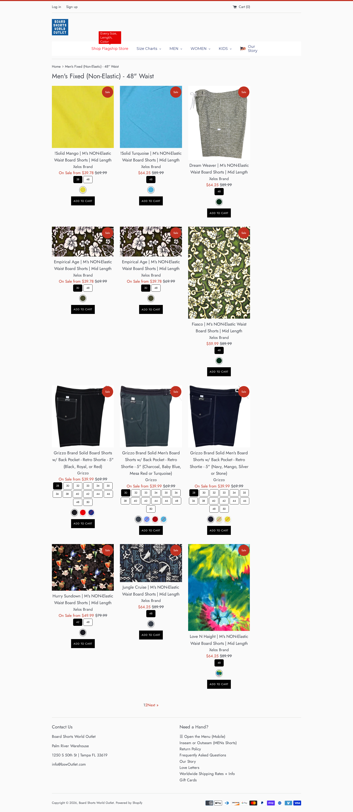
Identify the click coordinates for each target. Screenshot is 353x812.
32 (77, 485)
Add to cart (83, 201)
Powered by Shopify (129, 803)
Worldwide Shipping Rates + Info (207, 773)
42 (87, 493)
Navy (210, 519)
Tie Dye (219, 673)
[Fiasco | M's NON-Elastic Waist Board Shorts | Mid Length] (219, 273)
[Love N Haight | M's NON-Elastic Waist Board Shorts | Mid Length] (219, 587)
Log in (56, 6)
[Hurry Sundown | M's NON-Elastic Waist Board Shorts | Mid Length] (83, 567)
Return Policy (190, 749)
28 (57, 485)
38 (77, 178)
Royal (91, 512)
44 (98, 493)
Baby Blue (146, 519)
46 (108, 493)
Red (82, 512)
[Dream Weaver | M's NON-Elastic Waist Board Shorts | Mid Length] (219, 123)
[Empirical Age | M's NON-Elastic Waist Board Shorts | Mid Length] (83, 241)
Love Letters (189, 767)
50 (88, 501)
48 (87, 178)
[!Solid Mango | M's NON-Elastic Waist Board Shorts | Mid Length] (83, 117)
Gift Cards (188, 780)
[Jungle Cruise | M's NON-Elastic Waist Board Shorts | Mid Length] (151, 563)
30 (77, 287)
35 (108, 485)
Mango (227, 519)
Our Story (188, 761)
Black (74, 512)
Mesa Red (155, 519)
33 (87, 485)
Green (219, 201)
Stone (219, 519)
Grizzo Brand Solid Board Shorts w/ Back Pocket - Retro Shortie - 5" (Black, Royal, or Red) (83, 459)
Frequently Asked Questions (203, 755)
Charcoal (138, 519)
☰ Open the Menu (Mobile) (202, 736)
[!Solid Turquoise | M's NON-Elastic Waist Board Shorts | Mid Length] (151, 117)
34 (98, 485)
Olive (82, 298)
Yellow (82, 189)
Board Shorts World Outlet (96, 803)
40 (77, 493)
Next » (153, 705)
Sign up (72, 6)
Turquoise (150, 189)
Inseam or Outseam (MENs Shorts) (208, 743)
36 (57, 493)
